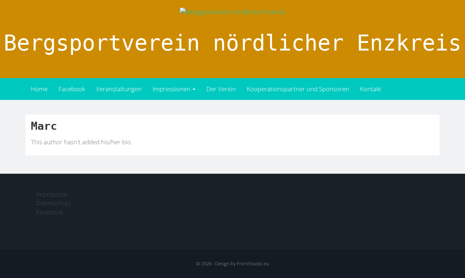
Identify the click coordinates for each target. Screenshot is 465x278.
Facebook (71, 89)
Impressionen (172, 89)
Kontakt (370, 89)
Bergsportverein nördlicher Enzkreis (232, 43)
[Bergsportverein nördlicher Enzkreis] (232, 11)
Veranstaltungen (119, 89)
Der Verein (221, 89)
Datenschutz (53, 203)
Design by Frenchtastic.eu (242, 263)
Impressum (52, 194)
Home (39, 89)
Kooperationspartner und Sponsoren (298, 89)
